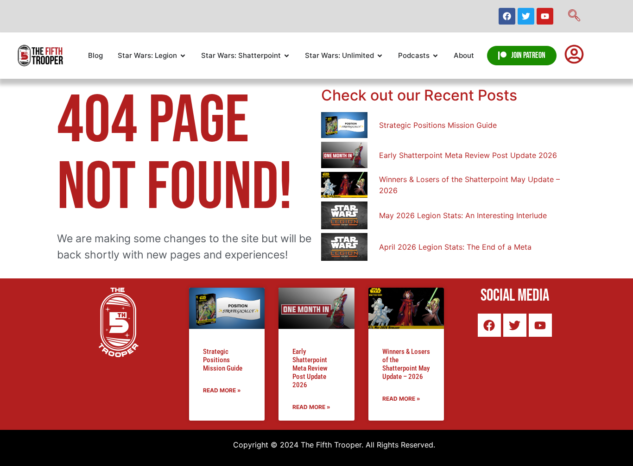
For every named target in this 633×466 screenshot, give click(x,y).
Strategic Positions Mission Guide (222, 359)
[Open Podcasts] (435, 55)
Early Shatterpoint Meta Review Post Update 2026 (310, 368)
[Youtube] (545, 16)
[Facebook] (507, 16)
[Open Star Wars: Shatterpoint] (286, 55)
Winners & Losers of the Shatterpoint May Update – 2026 (406, 364)
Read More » (222, 390)
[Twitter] (526, 16)
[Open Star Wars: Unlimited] (379, 55)
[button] (574, 16)
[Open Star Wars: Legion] (182, 55)
